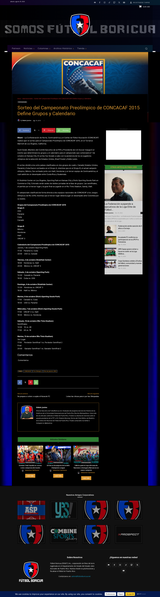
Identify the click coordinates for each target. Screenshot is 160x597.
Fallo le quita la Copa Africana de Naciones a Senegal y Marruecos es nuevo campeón (86, 468)
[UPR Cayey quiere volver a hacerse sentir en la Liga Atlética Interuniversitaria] (110, 252)
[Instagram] (104, 2)
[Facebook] (99, 2)
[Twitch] (114, 2)
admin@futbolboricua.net (81, 576)
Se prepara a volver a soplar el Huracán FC (33, 396)
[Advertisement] (123, 145)
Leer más (30, 476)
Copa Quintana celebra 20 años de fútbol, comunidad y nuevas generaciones (130, 263)
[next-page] (109, 272)
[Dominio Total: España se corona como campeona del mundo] (30, 455)
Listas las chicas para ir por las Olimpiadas (82, 396)
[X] (119, 2)
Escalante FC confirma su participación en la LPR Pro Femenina (128, 239)
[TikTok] (109, 2)
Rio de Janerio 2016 (50, 371)
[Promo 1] (31, 510)
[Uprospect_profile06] (129, 534)
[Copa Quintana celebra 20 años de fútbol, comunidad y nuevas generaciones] (110, 264)
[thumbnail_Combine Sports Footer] (64, 534)
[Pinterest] (30, 382)
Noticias (107, 200)
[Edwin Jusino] (18, 120)
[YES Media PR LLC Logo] (64, 510)
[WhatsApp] (36, 382)
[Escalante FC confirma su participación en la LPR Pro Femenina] (110, 240)
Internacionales (27, 99)
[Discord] (94, 2)
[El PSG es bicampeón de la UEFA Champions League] (58, 455)
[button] (146, 48)
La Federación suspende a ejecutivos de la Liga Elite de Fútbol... (120, 206)
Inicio (19, 99)
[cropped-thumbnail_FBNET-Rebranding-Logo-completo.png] (129, 510)
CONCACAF (27, 371)
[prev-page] (106, 272)
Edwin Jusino (26, 120)
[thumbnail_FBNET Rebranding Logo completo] (96, 510)
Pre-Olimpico (37, 371)
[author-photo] (23, 470)
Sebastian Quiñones (32, 470)
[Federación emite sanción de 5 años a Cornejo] (110, 229)
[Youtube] (124, 2)
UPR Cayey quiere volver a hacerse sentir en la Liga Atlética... (128, 251)
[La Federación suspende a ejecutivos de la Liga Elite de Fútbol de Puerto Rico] (124, 187)
